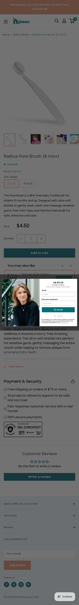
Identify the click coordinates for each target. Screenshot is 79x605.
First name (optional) (49, 299)
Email (44, 290)
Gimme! (58, 309)
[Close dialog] (75, 280)
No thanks (58, 316)
